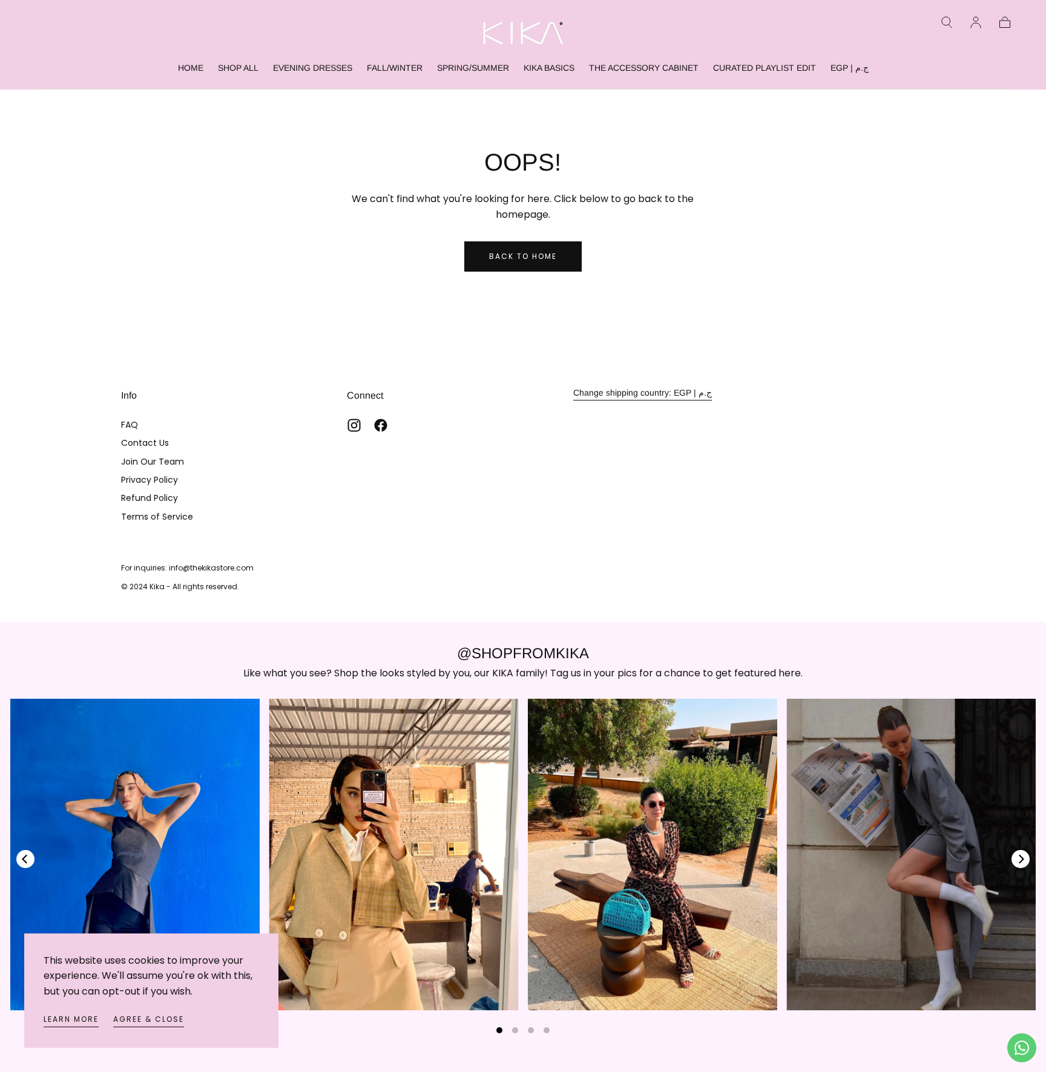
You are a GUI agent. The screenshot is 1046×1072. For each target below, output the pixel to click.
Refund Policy (149, 498)
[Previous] (25, 859)
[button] (946, 22)
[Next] (1020, 859)
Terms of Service (157, 517)
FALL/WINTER (395, 68)
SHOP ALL (238, 68)
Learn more (71, 1019)
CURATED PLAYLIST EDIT (764, 68)
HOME (190, 68)
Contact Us (145, 443)
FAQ (129, 425)
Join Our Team (152, 462)
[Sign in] (976, 22)
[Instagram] (354, 425)
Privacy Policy (149, 480)
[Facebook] (380, 425)
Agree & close (148, 1019)
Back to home (523, 256)
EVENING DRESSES (312, 68)
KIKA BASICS (549, 68)
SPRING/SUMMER (473, 68)
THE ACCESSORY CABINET (644, 68)
